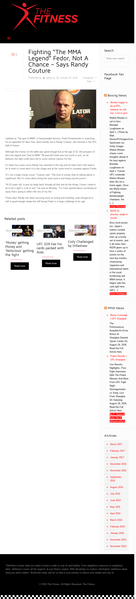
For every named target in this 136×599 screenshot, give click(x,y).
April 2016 (115, 513)
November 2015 (118, 546)
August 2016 (116, 487)
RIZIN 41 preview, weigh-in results (119, 214)
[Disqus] (51, 322)
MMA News (116, 308)
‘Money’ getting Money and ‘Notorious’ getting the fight (19, 249)
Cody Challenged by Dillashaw (81, 244)
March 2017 (116, 444)
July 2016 (115, 493)
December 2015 (118, 539)
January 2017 (117, 457)
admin (49, 77)
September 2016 (115, 479)
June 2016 (115, 500)
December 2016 (118, 464)
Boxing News (117, 95)
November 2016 (118, 470)
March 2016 (116, 520)
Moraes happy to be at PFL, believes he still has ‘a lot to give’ (119, 107)
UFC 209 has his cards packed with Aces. (50, 248)
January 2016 (117, 533)
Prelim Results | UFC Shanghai (118, 358)
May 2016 (115, 507)
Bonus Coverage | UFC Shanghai (118, 317)
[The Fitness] (44, 16)
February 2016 (117, 526)
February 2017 (117, 450)
